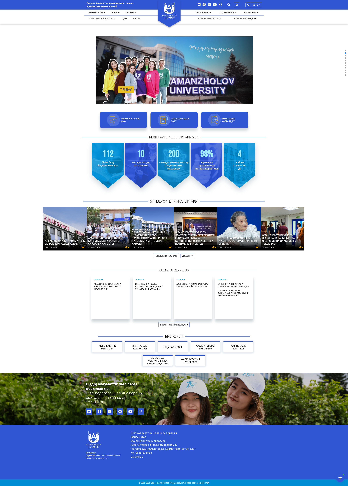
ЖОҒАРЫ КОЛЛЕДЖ (243, 18)
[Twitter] (199, 4)
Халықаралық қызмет (101, 18)
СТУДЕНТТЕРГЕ (226, 12)
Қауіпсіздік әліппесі (238, 347)
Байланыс (137, 456)
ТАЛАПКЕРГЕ (201, 12)
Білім (114, 12)
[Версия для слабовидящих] (237, 4)
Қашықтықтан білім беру (205, 347)
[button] (345, 50)
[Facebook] (204, 4)
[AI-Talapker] (340, 478)
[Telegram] (209, 4)
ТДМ (124, 18)
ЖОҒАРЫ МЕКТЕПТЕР (208, 18)
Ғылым (130, 12)
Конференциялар (141, 452)
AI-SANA (137, 18)
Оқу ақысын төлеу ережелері (148, 440)
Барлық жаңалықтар (166, 255)
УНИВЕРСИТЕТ (96, 12)
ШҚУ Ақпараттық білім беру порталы (154, 433)
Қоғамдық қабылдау (228, 120)
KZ (257, 4)
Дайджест (187, 255)
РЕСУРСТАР (250, 12)
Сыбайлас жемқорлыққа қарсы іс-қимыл (158, 360)
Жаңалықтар (138, 436)
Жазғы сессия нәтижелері (190, 361)
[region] (174, 63)
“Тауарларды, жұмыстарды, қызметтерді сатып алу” (163, 448)
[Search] (228, 4)
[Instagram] (220, 4)
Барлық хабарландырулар (174, 324)
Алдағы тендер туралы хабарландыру (154, 444)
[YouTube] (215, 4)
